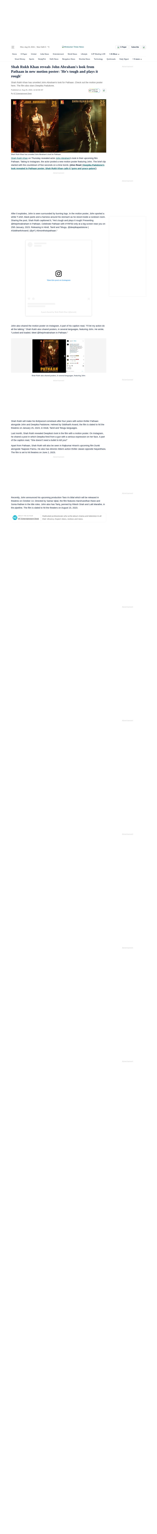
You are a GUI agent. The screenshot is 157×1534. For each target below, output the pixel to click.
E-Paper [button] (123, 47)
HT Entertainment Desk (22, 93)
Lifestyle (84, 54)
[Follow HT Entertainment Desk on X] (35, 93)
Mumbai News (84, 59)
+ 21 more (113, 54)
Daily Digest (124, 59)
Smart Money (20, 59)
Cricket (33, 54)
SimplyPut (42, 59)
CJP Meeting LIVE (98, 54)
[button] (13, 47)
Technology (98, 59)
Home (14, 54)
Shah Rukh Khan (19, 158)
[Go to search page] (17, 47)
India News (44, 54)
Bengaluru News (68, 59)
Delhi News (54, 59)
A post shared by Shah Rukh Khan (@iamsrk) (58, 312)
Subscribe (135, 47)
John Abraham (63, 158)
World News (72, 54)
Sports (31, 59)
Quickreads (111, 59)
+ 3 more (136, 59)
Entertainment (58, 54)
